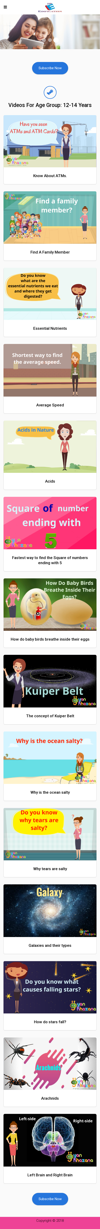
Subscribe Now (50, 68)
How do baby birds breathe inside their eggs (50, 639)
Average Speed (50, 405)
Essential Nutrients (50, 328)
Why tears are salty (50, 868)
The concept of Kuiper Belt (50, 716)
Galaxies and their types (50, 945)
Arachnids (50, 1098)
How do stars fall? (50, 1022)
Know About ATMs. (50, 175)
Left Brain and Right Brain (50, 1175)
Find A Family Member (50, 252)
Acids (50, 481)
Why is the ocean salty (50, 792)
